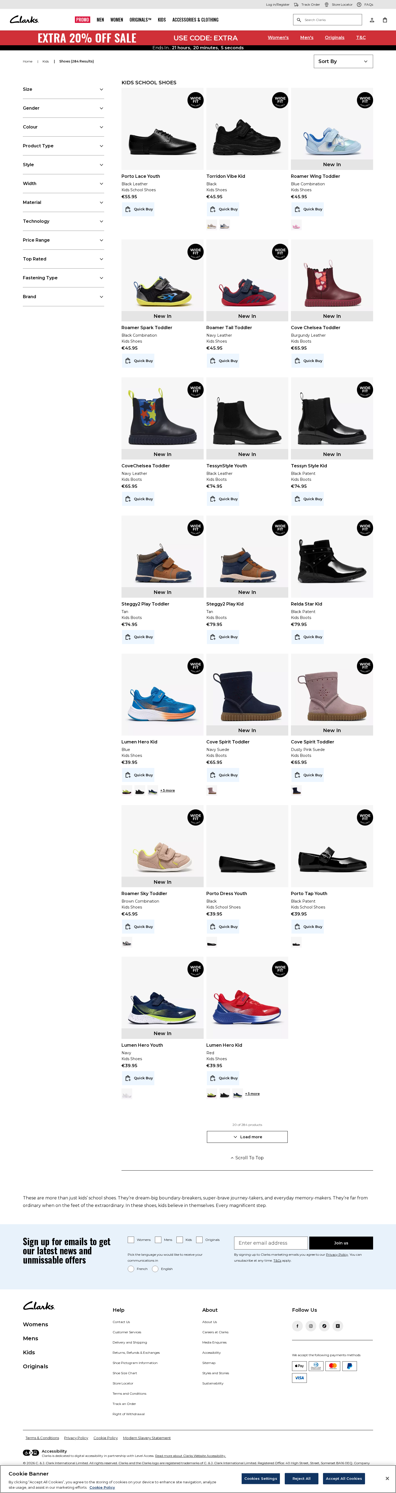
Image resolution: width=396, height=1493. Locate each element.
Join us (341, 1243)
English (167, 1269)
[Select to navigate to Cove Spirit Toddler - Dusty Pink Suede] (211, 790)
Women (116, 19)
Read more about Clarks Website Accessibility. (190, 1456)
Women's (278, 37)
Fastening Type (40, 277)
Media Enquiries (214, 1342)
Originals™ (140, 19)
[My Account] (372, 19)
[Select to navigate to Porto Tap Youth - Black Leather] (296, 942)
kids (46, 61)
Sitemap (209, 1363)
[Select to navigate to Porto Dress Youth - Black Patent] (211, 942)
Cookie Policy (105, 1438)
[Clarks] (24, 19)
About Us (209, 1322)
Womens (144, 1240)
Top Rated (34, 259)
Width (29, 183)
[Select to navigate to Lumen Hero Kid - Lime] (126, 790)
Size (27, 89)
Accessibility (211, 1353)
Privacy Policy (337, 1254)
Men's (307, 37)
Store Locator (123, 1383)
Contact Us (121, 1322)
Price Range (36, 240)
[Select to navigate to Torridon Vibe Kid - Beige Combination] (211, 225)
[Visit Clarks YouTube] (337, 1326)
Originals (335, 37)
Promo (82, 19)
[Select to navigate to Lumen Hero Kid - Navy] (152, 790)
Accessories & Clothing (195, 19)
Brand (29, 296)
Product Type (38, 145)
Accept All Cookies (344, 1478)
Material (32, 202)
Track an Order (124, 1404)
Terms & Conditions (42, 1438)
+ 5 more (167, 790)
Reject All (302, 1478)
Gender (31, 108)
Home (28, 61)
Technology (36, 221)
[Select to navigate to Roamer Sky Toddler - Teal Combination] (126, 942)
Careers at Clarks (215, 1332)
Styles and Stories (215, 1373)
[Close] (387, 1478)
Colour (30, 127)
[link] (195, 100)
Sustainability (213, 1383)
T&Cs (277, 1260)
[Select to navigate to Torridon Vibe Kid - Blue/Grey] (224, 225)
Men (100, 19)
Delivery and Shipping (130, 1342)
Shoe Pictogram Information (135, 1363)
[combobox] (343, 61)
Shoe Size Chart (125, 1373)
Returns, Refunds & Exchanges (136, 1353)
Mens (168, 1240)
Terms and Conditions (129, 1393)
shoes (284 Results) (76, 61)
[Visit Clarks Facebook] (297, 1326)
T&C (361, 37)
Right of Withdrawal (129, 1414)
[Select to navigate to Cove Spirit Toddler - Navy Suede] (296, 790)
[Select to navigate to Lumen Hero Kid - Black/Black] (139, 790)
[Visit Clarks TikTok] (324, 1326)
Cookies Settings (260, 1478)
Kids (162, 19)
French (142, 1269)
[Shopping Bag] (384, 19)
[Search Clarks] (327, 20)
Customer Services (127, 1332)
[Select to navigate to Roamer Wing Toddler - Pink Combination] (296, 225)
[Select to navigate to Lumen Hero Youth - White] (126, 1093)
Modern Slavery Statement (147, 1438)
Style (28, 164)
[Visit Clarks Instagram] (310, 1326)
